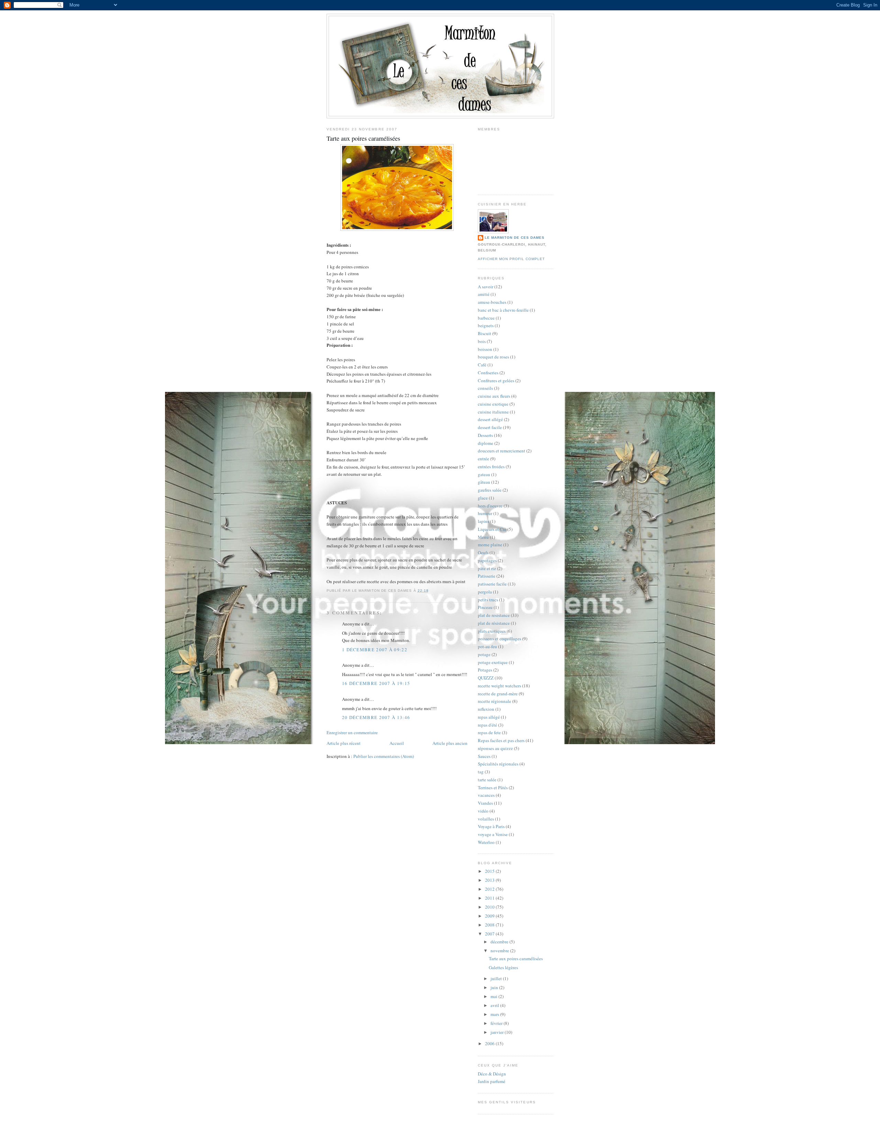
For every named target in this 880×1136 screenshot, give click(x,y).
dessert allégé (490, 419)
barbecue (486, 318)
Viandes (485, 803)
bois (482, 341)
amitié (484, 294)
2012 (490, 889)
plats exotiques (492, 631)
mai (494, 996)
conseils (485, 388)
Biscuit (484, 333)
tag (481, 772)
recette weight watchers (499, 686)
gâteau (484, 482)
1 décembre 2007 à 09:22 (374, 649)
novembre (500, 950)
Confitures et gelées (496, 380)
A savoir (485, 286)
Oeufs (483, 552)
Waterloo (486, 842)
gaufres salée (490, 490)
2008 (490, 925)
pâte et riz (487, 568)
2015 (490, 871)
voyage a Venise (493, 834)
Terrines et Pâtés (493, 787)
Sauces (484, 756)
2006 (490, 1043)
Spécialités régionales (498, 764)
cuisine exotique (493, 404)
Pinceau (485, 607)
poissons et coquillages (499, 638)
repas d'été (487, 725)
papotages (487, 560)
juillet (497, 978)
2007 (490, 934)
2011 (490, 898)
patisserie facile (492, 584)
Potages (485, 670)
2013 (490, 880)
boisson (485, 349)
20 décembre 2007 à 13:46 (376, 717)
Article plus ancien (450, 743)
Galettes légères (503, 967)
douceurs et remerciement (501, 451)
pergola (485, 592)
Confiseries (488, 372)
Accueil (396, 743)
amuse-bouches (492, 302)
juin (495, 987)
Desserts (485, 435)
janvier (498, 1032)
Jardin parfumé (491, 1081)
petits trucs (488, 600)
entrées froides (491, 466)
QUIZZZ (486, 678)
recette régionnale (494, 701)
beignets (486, 325)
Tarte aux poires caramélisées (363, 138)
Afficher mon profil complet (511, 259)
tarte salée (487, 779)
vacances (486, 795)
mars (495, 1014)
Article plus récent (344, 743)
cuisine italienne (493, 412)
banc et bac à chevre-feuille (503, 310)
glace (483, 498)
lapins (483, 521)
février (497, 1023)
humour (485, 513)
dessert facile (490, 427)
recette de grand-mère (498, 693)
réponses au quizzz (495, 748)
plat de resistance (494, 615)
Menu (483, 537)
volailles (486, 819)
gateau (484, 474)
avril (495, 1005)
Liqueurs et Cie (492, 529)
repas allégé (489, 717)
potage (484, 654)
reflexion (486, 709)
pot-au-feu (487, 646)
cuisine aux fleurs (494, 396)
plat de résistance (494, 623)
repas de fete (489, 732)
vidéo (483, 811)
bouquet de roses (493, 357)
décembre (500, 942)
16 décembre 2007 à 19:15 (376, 683)
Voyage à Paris (491, 826)
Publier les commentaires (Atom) (383, 756)
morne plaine (490, 545)
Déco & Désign (492, 1074)
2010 (490, 907)
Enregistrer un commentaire (352, 732)
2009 (490, 916)
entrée (483, 459)
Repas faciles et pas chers (501, 740)
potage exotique (493, 662)
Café (482, 365)
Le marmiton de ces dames (514, 237)
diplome (485, 443)
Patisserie (486, 576)
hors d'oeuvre (490, 506)
